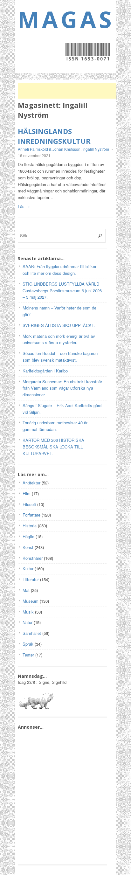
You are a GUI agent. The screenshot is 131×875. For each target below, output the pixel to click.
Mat (26, 590)
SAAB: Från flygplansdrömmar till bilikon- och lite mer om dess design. (61, 269)
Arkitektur (31, 483)
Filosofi (29, 504)
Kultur (28, 569)
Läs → (24, 206)
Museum (30, 601)
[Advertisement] (69, 91)
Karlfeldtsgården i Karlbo (45, 371)
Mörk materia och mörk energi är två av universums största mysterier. (59, 339)
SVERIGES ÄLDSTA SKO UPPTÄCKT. (59, 325)
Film (27, 493)
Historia (30, 526)
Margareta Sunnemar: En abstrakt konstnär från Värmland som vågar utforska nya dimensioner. (62, 388)
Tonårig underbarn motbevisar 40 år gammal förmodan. (55, 426)
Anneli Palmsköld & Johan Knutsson (49, 149)
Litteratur (31, 579)
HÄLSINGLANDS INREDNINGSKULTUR (54, 136)
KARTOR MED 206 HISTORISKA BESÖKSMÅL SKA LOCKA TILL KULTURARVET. (53, 446)
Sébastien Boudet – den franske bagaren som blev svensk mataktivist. (60, 356)
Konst (28, 547)
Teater (28, 655)
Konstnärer (33, 558)
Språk (28, 644)
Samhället (32, 633)
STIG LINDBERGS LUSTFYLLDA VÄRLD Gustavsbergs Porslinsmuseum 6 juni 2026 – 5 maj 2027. (62, 290)
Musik (28, 612)
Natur (27, 622)
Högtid (28, 536)
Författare (31, 515)
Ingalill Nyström (95, 149)
